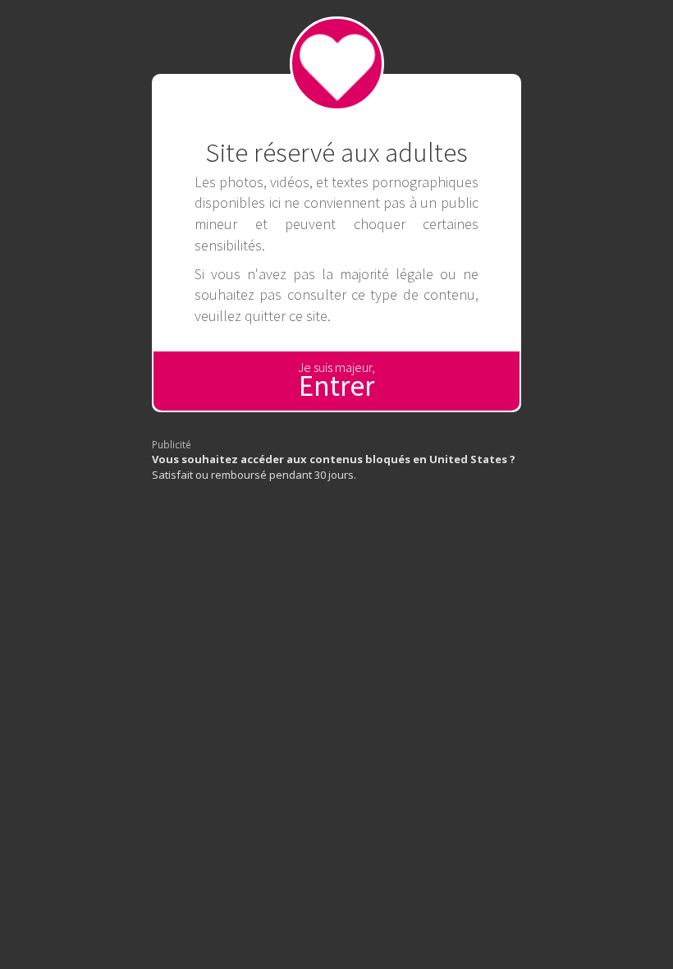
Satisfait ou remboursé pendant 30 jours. (333, 467)
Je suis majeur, (336, 381)
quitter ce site (286, 315)
